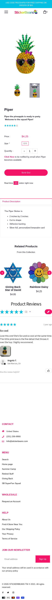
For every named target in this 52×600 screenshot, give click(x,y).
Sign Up (42, 559)
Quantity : (8, 151)
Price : (7, 136)
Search (5, 459)
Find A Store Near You (12, 524)
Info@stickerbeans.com (17, 441)
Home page (7, 464)
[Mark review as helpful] (48, 370)
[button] (30, 311)
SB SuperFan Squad (11, 483)
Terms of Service (9, 538)
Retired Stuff (7, 474)
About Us (6, 519)
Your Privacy (7, 534)
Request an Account (11, 501)
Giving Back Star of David (13, 288)
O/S (25, 143)
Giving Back (7, 478)
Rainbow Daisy (39, 287)
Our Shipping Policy (11, 529)
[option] (26, 55)
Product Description (11, 201)
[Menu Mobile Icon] (6, 12)
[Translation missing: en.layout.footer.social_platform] (3, 592)
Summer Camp (9, 469)
